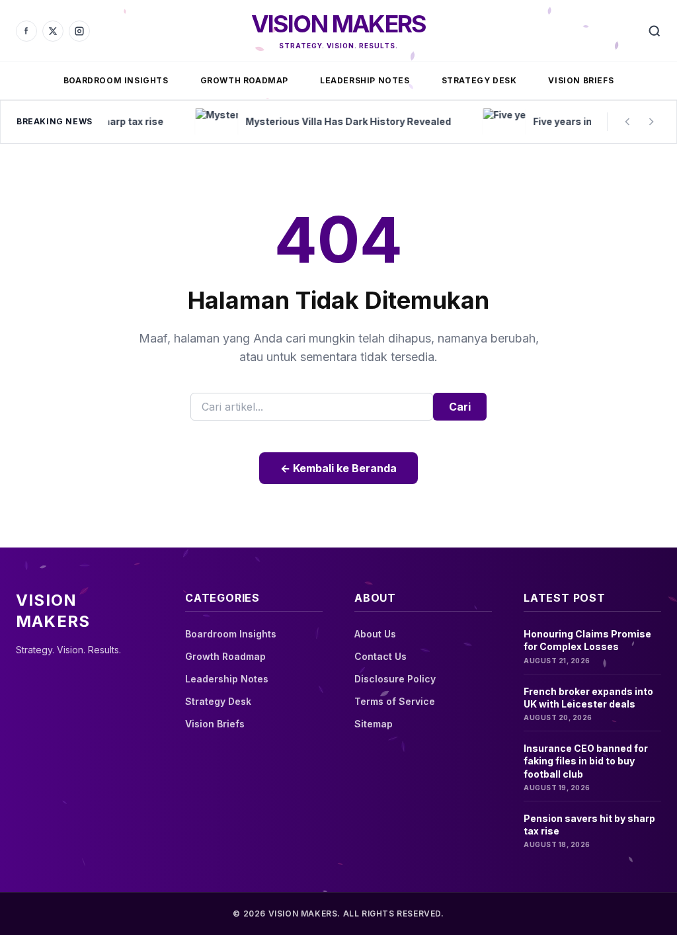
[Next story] (651, 121)
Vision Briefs (581, 80)
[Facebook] (26, 31)
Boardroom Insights (116, 80)
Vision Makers (338, 24)
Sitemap (373, 723)
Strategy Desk (479, 80)
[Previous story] (627, 121)
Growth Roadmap (244, 80)
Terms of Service (394, 701)
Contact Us (380, 656)
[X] (52, 31)
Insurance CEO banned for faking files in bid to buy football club (586, 761)
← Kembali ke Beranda (338, 468)
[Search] (654, 31)
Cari (460, 406)
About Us (375, 633)
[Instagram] (79, 31)
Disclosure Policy (395, 678)
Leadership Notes (365, 80)
